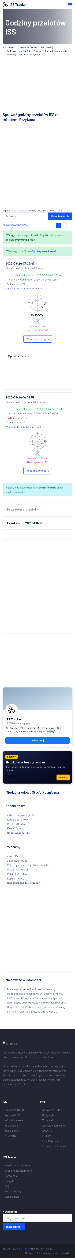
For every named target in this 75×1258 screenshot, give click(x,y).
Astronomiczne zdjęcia (20, 815)
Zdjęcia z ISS (12, 1130)
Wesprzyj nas (12, 1196)
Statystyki (48, 1115)
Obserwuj (38, 740)
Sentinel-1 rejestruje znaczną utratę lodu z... (32, 1011)
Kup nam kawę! (16, 878)
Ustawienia (11, 1175)
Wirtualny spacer (14, 1120)
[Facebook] (3, 1091)
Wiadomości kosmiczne (18, 1170)
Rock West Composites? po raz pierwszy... (32, 989)
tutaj (24, 492)
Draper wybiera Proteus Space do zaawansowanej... (37, 1007)
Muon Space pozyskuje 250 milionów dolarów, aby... (37, 1002)
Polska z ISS (11, 1125)
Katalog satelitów (27, 47)
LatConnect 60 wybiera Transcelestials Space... (34, 998)
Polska (37, 51)
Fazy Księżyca (15, 828)
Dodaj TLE (11, 1181)
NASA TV (47, 1130)
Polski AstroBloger (18, 874)
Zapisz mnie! (14, 1226)
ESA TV (46, 1135)
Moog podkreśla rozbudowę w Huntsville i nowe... (35, 993)
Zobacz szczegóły (37, 339)
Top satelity (49, 1120)
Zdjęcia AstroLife (17, 860)
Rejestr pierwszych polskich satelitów (29, 865)
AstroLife (12, 856)
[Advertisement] (37, 165)
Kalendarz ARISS (14, 1109)
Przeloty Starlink (16, 824)
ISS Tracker (17, 4)
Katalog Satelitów (17, 819)
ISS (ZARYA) (47, 47)
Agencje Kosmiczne (53, 1125)
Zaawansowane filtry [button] (15, 224)
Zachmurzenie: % (16, 284)
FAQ (7, 1186)
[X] (4, 1091)
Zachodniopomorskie (56, 51)
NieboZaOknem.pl (17, 869)
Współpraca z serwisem (18, 1165)
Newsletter (11, 1135)
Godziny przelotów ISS (18, 51)
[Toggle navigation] (70, 4)
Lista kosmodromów (54, 1146)
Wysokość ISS (13, 1115)
